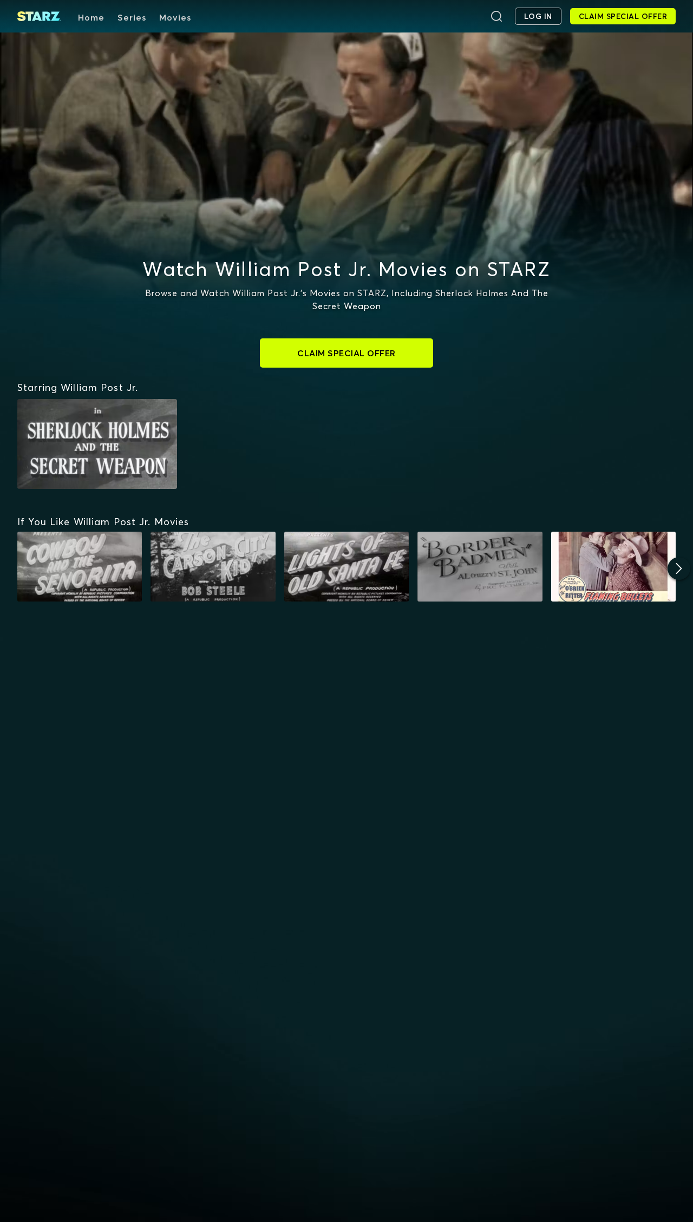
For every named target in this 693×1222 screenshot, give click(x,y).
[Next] (679, 568)
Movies (175, 17)
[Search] (496, 16)
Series (131, 17)
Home (91, 17)
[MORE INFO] (79, 567)
